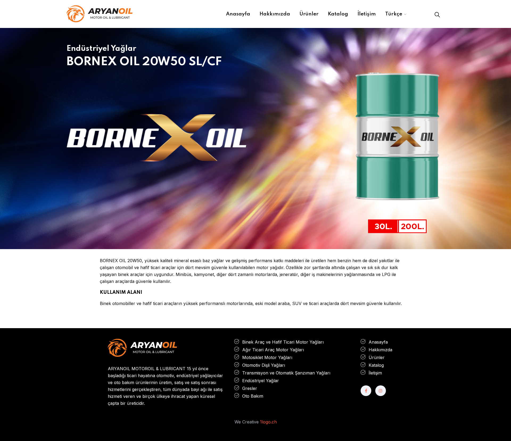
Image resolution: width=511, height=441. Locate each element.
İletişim (375, 373)
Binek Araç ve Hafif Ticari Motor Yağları (283, 342)
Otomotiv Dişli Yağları (263, 365)
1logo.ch (268, 421)
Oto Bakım (252, 396)
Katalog (376, 365)
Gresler (249, 388)
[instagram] (380, 390)
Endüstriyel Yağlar (260, 380)
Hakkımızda (380, 349)
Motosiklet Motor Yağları (267, 357)
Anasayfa (378, 342)
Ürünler (377, 357)
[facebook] (366, 390)
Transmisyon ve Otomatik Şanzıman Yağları (286, 373)
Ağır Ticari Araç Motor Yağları (273, 349)
